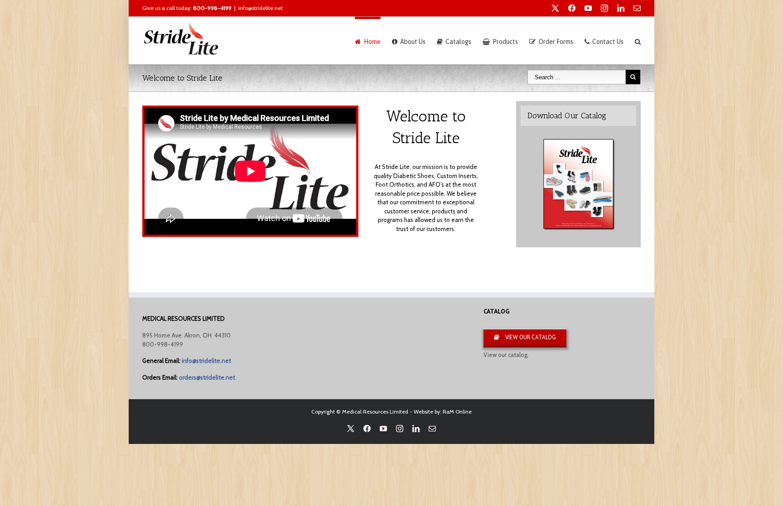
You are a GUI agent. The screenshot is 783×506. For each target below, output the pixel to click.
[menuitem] (373, 40)
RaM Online (457, 411)
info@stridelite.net (260, 8)
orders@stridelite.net (207, 377)
